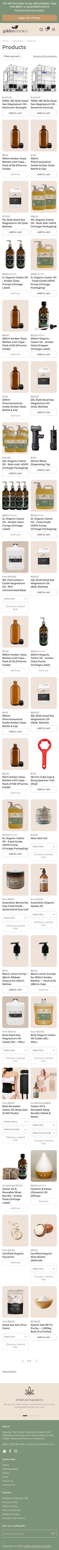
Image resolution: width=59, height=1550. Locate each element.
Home (5, 1465)
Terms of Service (11, 1510)
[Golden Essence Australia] (15, 29)
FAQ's (5, 1472)
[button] (41, 29)
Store (5, 1476)
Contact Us (8, 1484)
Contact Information (13, 1518)
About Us (7, 1480)
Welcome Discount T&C (15, 1498)
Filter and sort (12, 56)
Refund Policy (10, 1506)
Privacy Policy (10, 1502)
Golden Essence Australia (37, 1546)
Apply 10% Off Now (29, 17)
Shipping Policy (11, 1514)
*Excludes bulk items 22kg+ (29, 10)
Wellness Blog (10, 1468)
